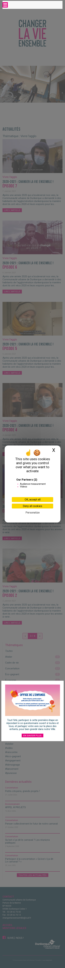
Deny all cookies (32, 506)
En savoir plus (32, 735)
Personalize (33, 512)
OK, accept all (32, 499)
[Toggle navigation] (5, 5)
